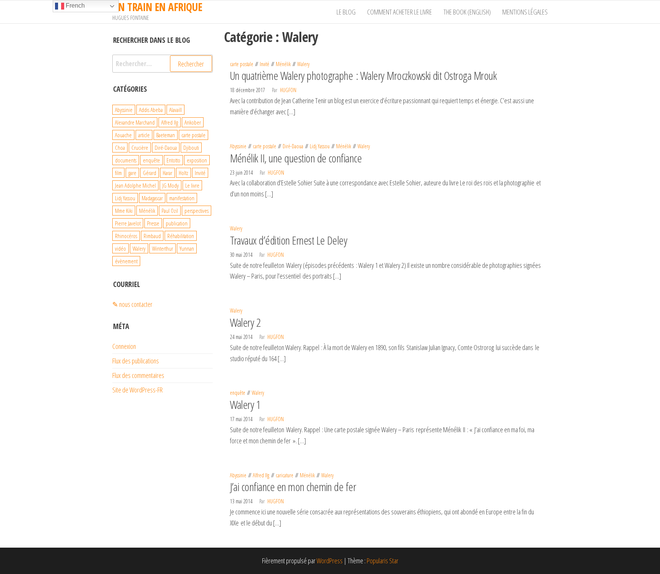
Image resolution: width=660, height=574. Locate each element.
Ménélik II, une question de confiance (296, 158)
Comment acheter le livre (399, 11)
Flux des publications (135, 360)
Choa (120, 147)
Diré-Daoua (293, 146)
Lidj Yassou (320, 146)
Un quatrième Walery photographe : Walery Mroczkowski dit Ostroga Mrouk (363, 75)
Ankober (192, 122)
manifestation (181, 198)
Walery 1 (245, 404)
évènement (126, 261)
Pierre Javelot (128, 223)
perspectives (196, 210)
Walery (303, 64)
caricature (284, 475)
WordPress (330, 560)
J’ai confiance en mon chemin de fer (293, 487)
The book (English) (467, 11)
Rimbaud (152, 236)
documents (125, 160)
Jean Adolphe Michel (135, 185)
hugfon (288, 90)
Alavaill (175, 110)
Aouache (123, 135)
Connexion (124, 346)
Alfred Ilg (261, 475)
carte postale (241, 64)
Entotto (173, 160)
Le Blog (346, 11)
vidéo (120, 248)
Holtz (183, 173)
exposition (197, 160)
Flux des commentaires (138, 375)
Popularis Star (382, 560)
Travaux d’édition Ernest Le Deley (289, 240)
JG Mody (170, 185)
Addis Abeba (151, 110)
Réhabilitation (180, 236)
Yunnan (187, 248)
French (74, 5)
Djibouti (191, 147)
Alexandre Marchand (135, 122)
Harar (167, 173)
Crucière (139, 147)
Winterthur (162, 248)
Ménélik (283, 64)
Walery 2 (245, 322)
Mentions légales (525, 11)
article (144, 135)
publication (177, 223)
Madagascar (152, 198)
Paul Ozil (170, 210)
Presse (153, 223)
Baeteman (165, 135)
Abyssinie (238, 146)
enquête (237, 392)
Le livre (192, 185)
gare (132, 173)
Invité (264, 64)
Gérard (149, 173)
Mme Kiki (124, 210)
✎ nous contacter (132, 304)
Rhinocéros (126, 236)
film (118, 173)
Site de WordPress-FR (137, 389)
